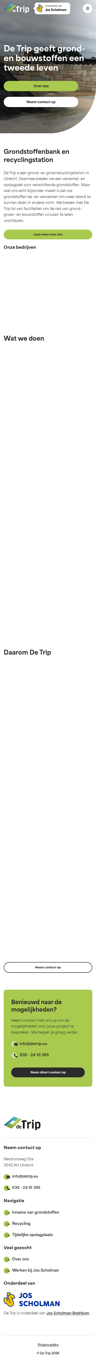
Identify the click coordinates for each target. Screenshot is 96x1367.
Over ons (20, 1259)
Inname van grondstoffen (35, 1213)
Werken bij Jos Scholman (35, 1271)
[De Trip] (16, 8)
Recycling (21, 1224)
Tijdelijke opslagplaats (32, 1235)
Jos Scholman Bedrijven (67, 1313)
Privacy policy (48, 1345)
